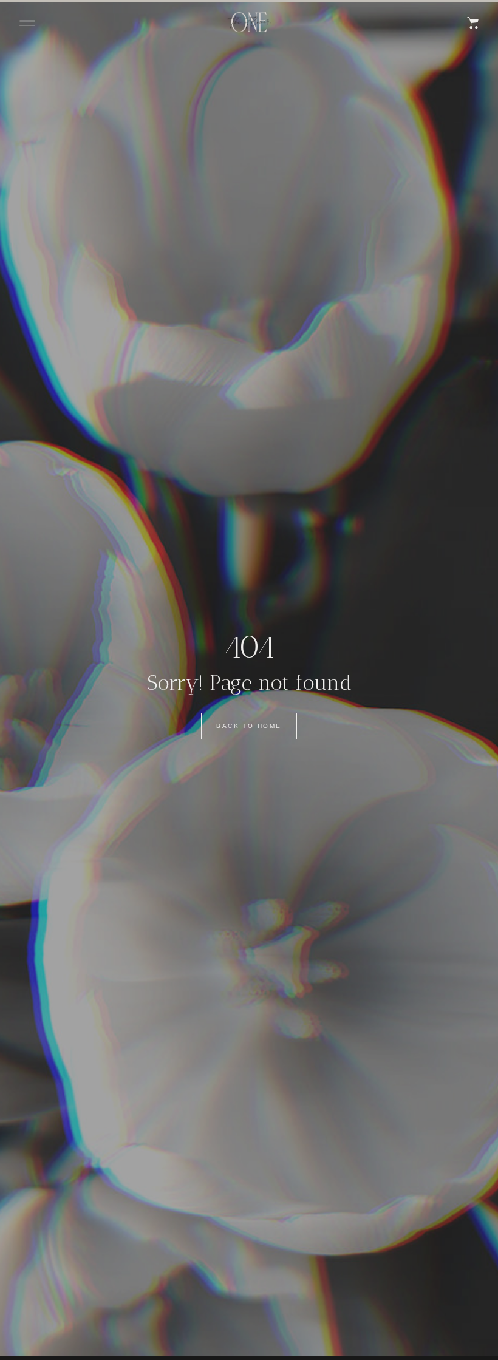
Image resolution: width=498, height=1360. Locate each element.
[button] (27, 23)
